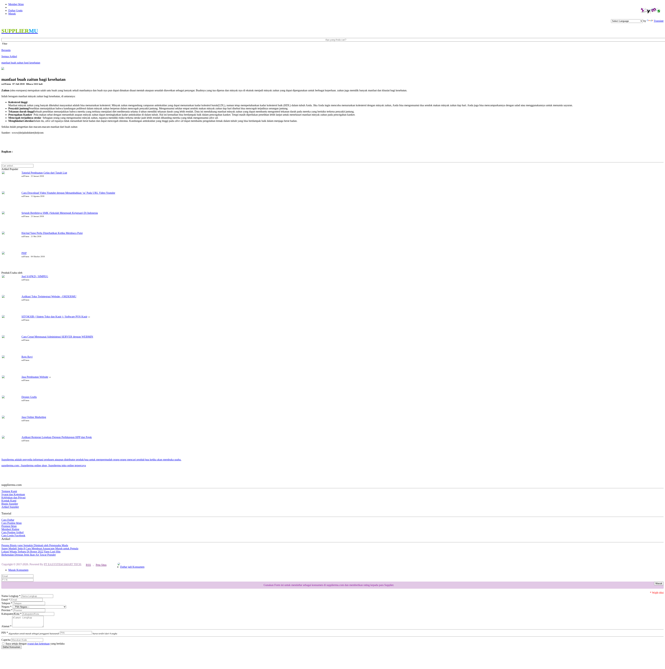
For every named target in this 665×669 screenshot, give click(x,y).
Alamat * (6, 626)
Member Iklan (16, 4)
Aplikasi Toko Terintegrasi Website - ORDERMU (48, 296)
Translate (659, 20)
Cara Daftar (7, 519)
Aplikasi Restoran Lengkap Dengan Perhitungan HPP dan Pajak (56, 437)
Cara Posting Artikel (12, 532)
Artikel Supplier (10, 506)
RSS (88, 564)
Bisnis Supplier (9, 503)
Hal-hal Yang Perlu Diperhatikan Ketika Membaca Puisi (52, 233)
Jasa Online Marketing (33, 417)
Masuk (12, 13)
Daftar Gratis (15, 10)
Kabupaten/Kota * (11, 613)
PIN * (30, 632)
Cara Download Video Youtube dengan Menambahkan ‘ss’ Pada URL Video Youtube (68, 192)
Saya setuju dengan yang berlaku (35, 643)
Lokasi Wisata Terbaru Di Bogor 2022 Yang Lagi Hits (30, 551)
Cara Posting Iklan (11, 523)
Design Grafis (29, 397)
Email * (5, 599)
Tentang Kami (9, 491)
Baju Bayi (27, 356)
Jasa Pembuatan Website (34, 376)
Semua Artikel (9, 56)
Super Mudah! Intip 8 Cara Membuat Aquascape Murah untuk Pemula (39, 548)
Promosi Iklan (9, 526)
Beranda (6, 50)
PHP (24, 253)
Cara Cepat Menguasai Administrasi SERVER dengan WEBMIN (57, 336)
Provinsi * (6, 610)
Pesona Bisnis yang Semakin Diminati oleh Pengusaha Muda (34, 545)
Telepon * (6, 603)
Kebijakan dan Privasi (13, 497)
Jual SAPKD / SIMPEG (34, 276)
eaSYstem (28, 272)
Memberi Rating (10, 529)
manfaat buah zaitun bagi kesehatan (20, 62)
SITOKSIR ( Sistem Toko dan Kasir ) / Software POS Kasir (54, 316)
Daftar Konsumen (11, 647)
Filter (4, 43)
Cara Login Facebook (13, 535)
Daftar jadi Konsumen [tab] (132, 566)
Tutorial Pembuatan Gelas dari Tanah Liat (44, 172)
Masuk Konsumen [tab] (18, 569)
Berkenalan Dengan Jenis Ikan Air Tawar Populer (28, 554)
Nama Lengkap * (10, 595)
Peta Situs (101, 564)
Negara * (6, 606)
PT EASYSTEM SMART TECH (62, 564)
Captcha (5, 639)
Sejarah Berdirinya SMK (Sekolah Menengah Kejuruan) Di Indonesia (59, 212)
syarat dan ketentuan (38, 643)
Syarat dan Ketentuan (13, 494)
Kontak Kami (8, 500)
